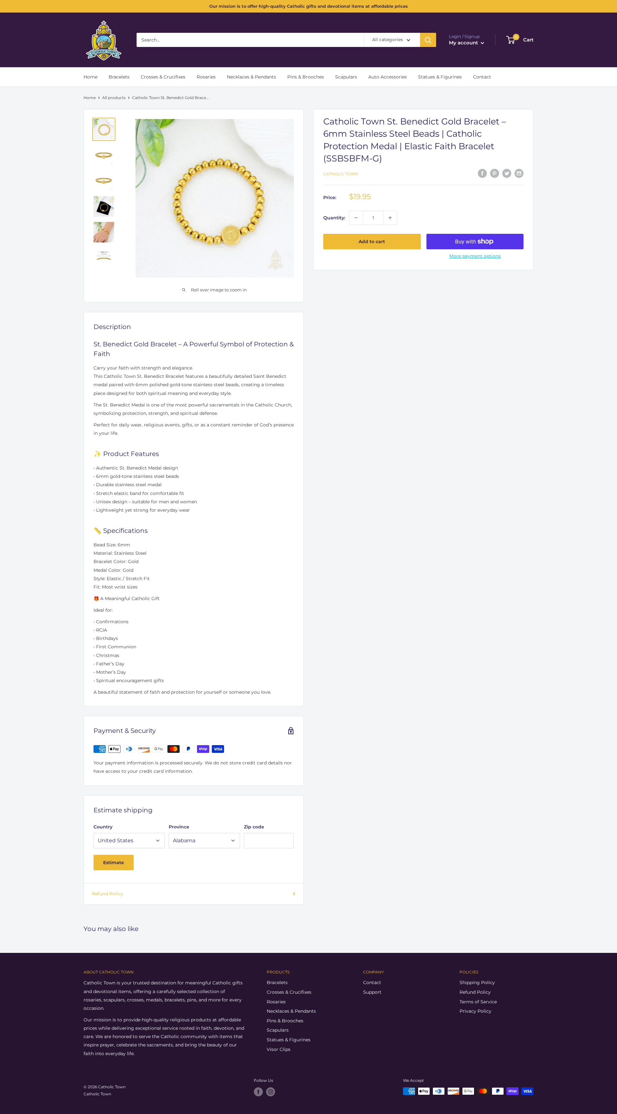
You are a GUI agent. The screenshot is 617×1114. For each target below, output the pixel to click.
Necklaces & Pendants (251, 77)
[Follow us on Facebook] (258, 1091)
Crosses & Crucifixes (163, 77)
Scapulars (346, 77)
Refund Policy (107, 894)
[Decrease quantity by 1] (356, 217)
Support (372, 992)
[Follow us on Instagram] (270, 1091)
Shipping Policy (477, 982)
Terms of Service (478, 1002)
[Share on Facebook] (482, 173)
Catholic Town (340, 173)
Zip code (254, 827)
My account (464, 43)
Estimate (113, 862)
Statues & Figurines (440, 77)
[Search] (428, 40)
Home (90, 77)
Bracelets (119, 77)
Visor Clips (279, 1049)
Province (179, 827)
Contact (482, 77)
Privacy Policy (475, 1011)
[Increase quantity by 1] (390, 217)
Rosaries (206, 77)
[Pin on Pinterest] (494, 173)
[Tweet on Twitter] (506, 173)
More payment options (475, 256)
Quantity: (334, 218)
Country (103, 827)
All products (114, 97)
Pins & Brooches (305, 77)
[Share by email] (518, 173)
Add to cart (372, 241)
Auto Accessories (387, 77)
